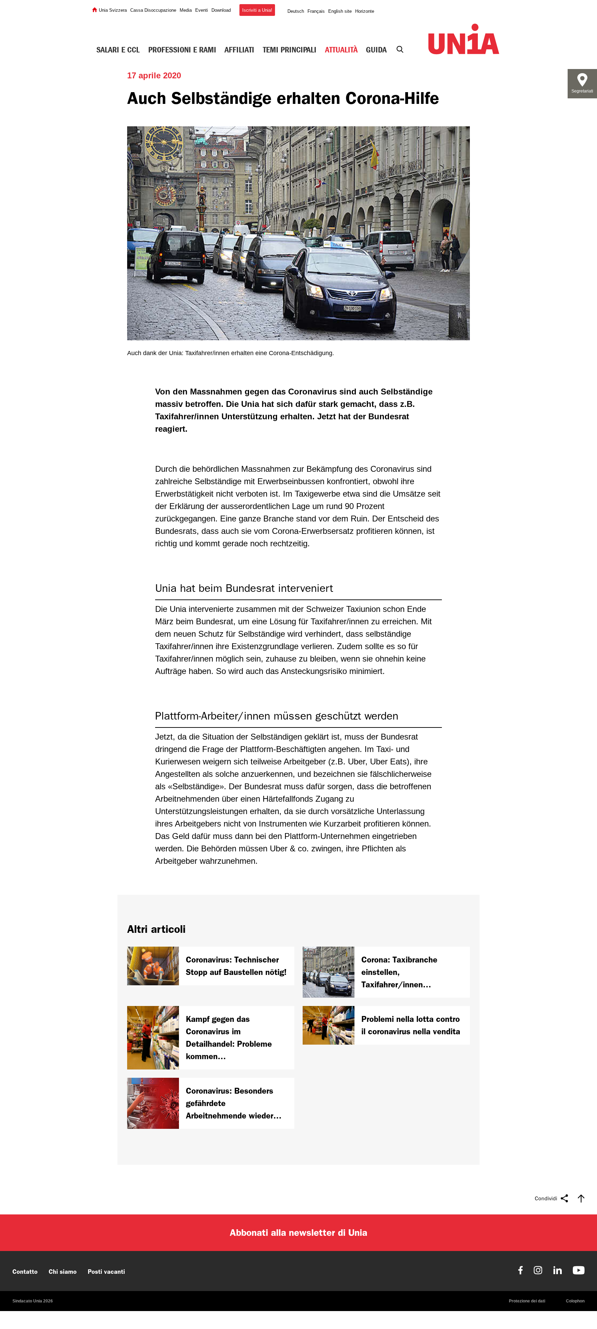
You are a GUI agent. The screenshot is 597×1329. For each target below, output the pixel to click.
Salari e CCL (118, 50)
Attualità (341, 50)
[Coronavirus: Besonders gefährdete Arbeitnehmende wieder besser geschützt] (210, 1103)
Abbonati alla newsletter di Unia (298, 1232)
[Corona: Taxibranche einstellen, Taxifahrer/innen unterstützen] (386, 972)
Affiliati (239, 50)
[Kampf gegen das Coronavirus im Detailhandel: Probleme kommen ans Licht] (210, 1037)
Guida (376, 50)
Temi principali (289, 50)
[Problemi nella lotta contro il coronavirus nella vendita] (386, 1025)
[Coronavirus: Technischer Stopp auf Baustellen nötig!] (210, 966)
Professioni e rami (182, 50)
